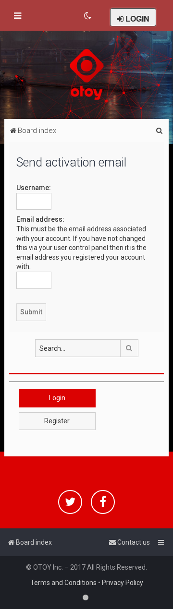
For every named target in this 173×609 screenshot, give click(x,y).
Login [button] (57, 398)
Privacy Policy (122, 582)
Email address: (40, 219)
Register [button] (57, 421)
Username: (33, 187)
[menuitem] (88, 16)
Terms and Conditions (63, 582)
